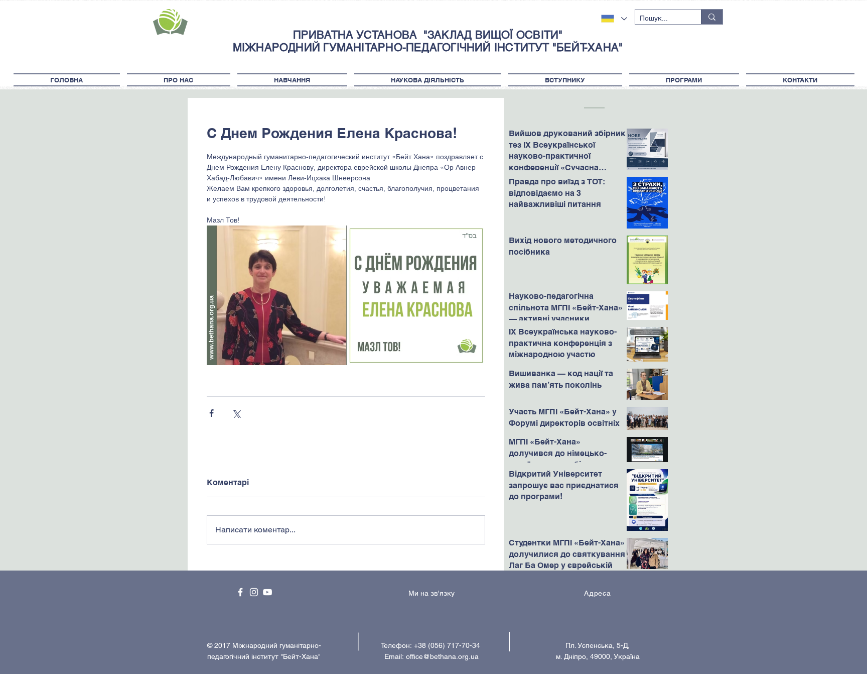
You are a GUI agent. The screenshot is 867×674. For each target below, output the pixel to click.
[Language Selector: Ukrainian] (614, 18)
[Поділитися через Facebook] (211, 413)
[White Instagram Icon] (253, 592)
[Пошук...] (712, 17)
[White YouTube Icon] (267, 592)
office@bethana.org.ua (442, 656)
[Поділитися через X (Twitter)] (236, 413)
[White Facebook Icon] (240, 592)
